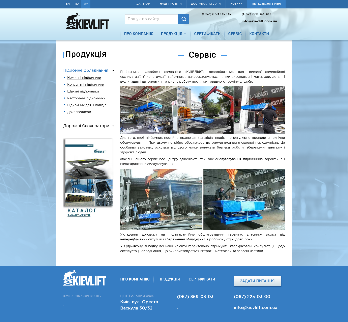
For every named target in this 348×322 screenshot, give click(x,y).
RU (77, 4)
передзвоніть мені (266, 4)
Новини (236, 4)
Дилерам (143, 4)
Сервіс (235, 34)
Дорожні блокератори (86, 126)
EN (68, 4)
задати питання (257, 281)
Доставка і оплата (206, 4)
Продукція (171, 34)
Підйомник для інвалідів (86, 105)
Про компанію (138, 34)
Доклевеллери (79, 112)
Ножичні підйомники (84, 77)
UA (86, 4)
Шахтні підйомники (83, 91)
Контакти (259, 34)
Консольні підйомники (85, 84)
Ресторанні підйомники (86, 98)
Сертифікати (207, 34)
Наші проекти (171, 4)
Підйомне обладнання (85, 70)
